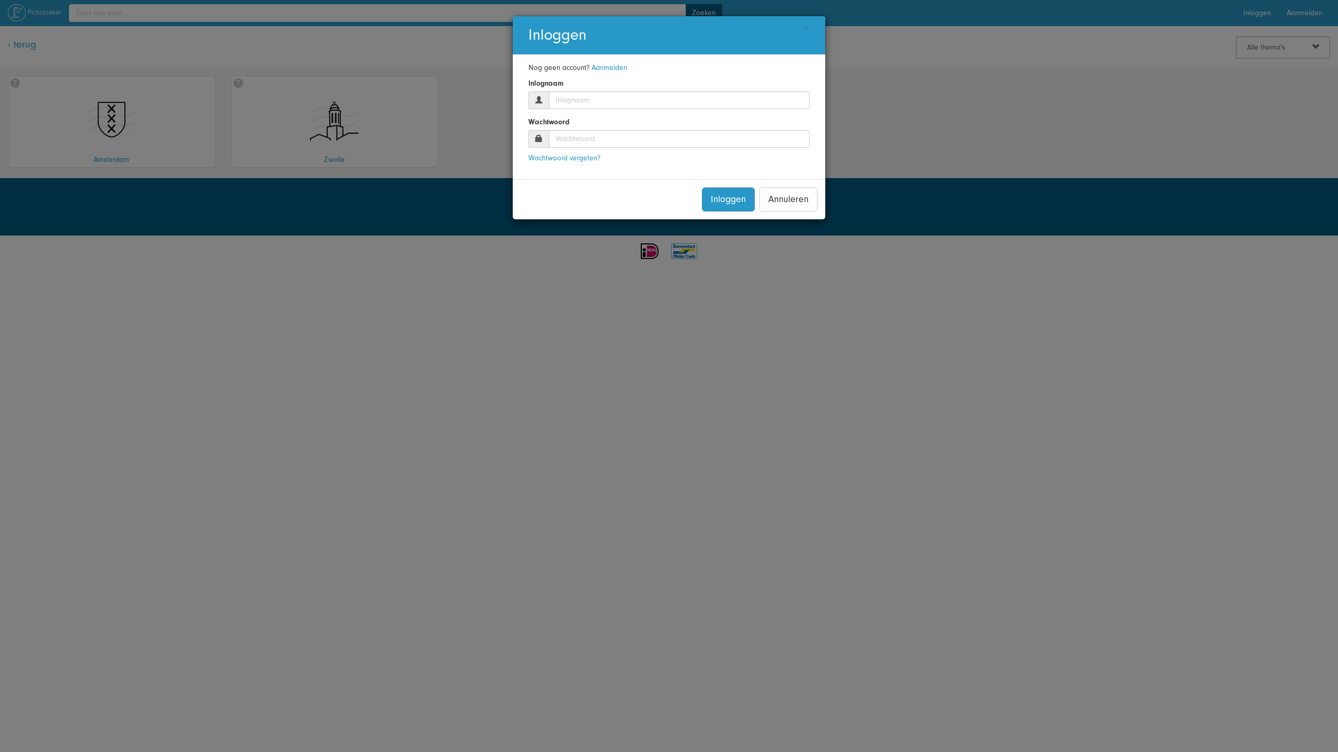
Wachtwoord (549, 122)
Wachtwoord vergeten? (564, 158)
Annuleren (788, 199)
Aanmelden (609, 68)
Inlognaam (545, 83)
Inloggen (728, 199)
